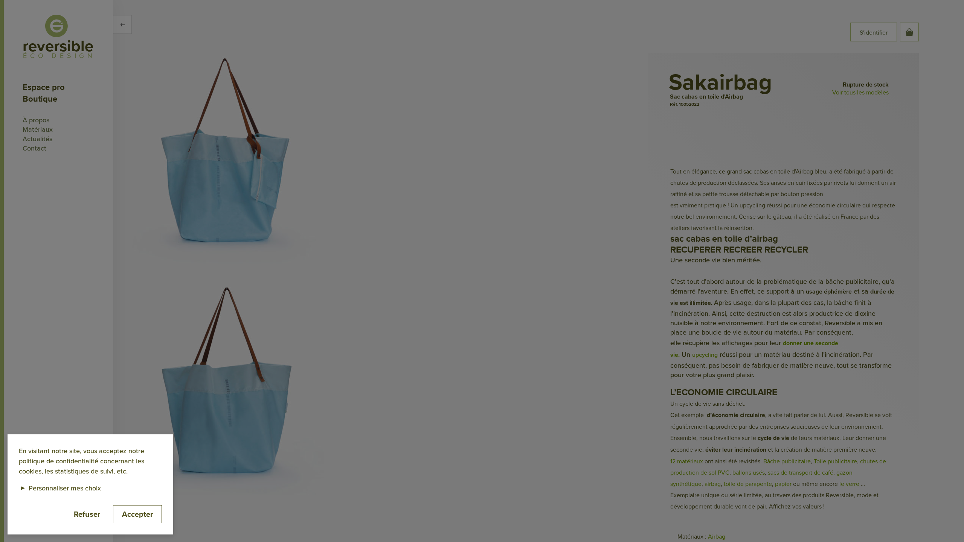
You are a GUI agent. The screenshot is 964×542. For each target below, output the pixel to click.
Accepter (137, 514)
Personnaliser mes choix (60, 488)
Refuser (87, 514)
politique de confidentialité (58, 461)
